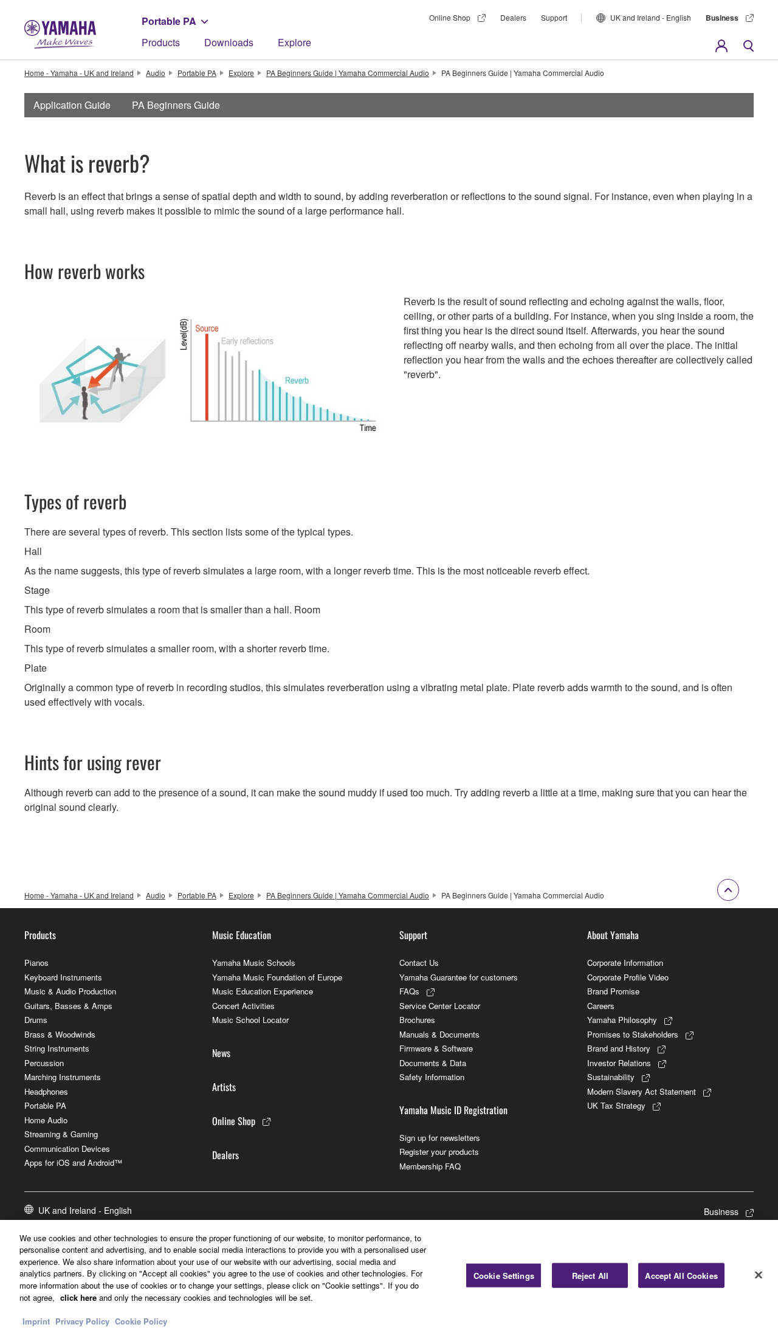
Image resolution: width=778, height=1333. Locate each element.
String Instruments (56, 1048)
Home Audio (45, 1120)
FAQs (409, 991)
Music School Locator (250, 1019)
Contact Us (419, 962)
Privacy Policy (82, 1320)
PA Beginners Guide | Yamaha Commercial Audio (347, 72)
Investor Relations (619, 1063)
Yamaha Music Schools (253, 962)
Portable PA (169, 21)
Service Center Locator (439, 1005)
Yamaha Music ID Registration (453, 1110)
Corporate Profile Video (628, 977)
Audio (155, 72)
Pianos (36, 962)
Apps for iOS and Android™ (73, 1162)
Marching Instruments (62, 1077)
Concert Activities (243, 1005)
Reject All (590, 1275)
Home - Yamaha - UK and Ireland (79, 72)
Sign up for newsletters (439, 1137)
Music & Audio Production (70, 991)
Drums (35, 1019)
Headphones (46, 1091)
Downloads (228, 42)
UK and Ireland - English (650, 17)
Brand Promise (613, 991)
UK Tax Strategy (616, 1105)
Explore (294, 42)
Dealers (513, 17)
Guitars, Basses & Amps (68, 1005)
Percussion (44, 1063)
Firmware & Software (436, 1048)
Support (554, 17)
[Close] (758, 1274)
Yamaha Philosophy (622, 1019)
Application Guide (72, 105)
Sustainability (611, 1077)
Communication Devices (67, 1148)
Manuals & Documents (439, 1034)
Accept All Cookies (681, 1275)
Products (161, 42)
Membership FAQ (430, 1166)
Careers (600, 1005)
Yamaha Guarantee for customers (458, 977)
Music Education (241, 935)
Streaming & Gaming (61, 1134)
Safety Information (431, 1077)
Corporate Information (625, 962)
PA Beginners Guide (176, 105)
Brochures (417, 1019)
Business (722, 17)
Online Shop (449, 17)
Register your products (439, 1151)
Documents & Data (432, 1063)
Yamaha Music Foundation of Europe (277, 977)
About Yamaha (613, 935)
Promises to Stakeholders (632, 1034)
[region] (389, 1276)
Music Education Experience (262, 991)
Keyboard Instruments (63, 977)
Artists (224, 1087)
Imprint (36, 1320)
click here (78, 1297)
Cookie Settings (503, 1275)
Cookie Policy (141, 1320)
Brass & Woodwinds (59, 1034)
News (221, 1052)
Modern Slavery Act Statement (641, 1091)
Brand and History (618, 1048)
